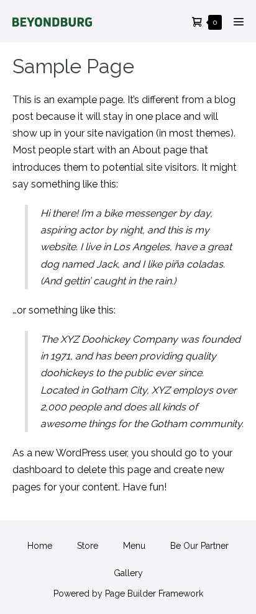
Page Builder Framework (154, 593)
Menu (134, 546)
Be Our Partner (199, 546)
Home (39, 546)
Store (87, 546)
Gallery (128, 573)
